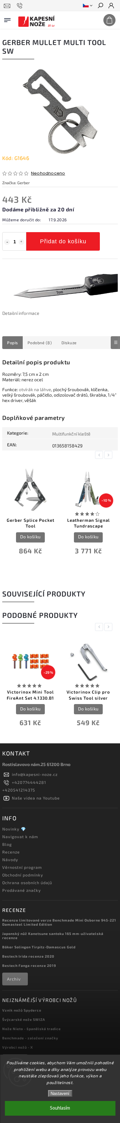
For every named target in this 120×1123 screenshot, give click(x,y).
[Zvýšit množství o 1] (21, 242)
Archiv (14, 979)
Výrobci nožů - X (17, 1047)
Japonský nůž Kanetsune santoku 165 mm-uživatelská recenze (52, 935)
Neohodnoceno (48, 173)
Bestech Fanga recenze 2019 (29, 965)
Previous (100, 454)
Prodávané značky (21, 890)
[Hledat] (100, 6)
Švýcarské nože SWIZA (23, 1019)
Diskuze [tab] (69, 342)
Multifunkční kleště (71, 433)
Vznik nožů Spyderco (21, 1010)
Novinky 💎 (14, 828)
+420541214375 (18, 790)
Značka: (16, 182)
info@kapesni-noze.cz (35, 774)
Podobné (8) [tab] (40, 342)
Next (109, 454)
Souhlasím (60, 1108)
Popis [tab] (12, 342)
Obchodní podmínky (22, 874)
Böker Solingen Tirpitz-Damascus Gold (39, 947)
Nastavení (60, 1093)
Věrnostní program (22, 867)
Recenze (11, 851)
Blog (7, 844)
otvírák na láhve (35, 389)
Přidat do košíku (63, 241)
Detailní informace (20, 313)
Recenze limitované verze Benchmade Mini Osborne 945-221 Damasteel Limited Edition (59, 922)
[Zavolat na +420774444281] (20, 6)
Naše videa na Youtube (36, 798)
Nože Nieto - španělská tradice (31, 1029)
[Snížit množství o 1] (7, 242)
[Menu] (7, 19)
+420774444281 (29, 782)
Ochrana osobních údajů (27, 882)
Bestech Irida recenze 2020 (28, 956)
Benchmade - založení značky (30, 1038)
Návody (10, 859)
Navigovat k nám (20, 836)
